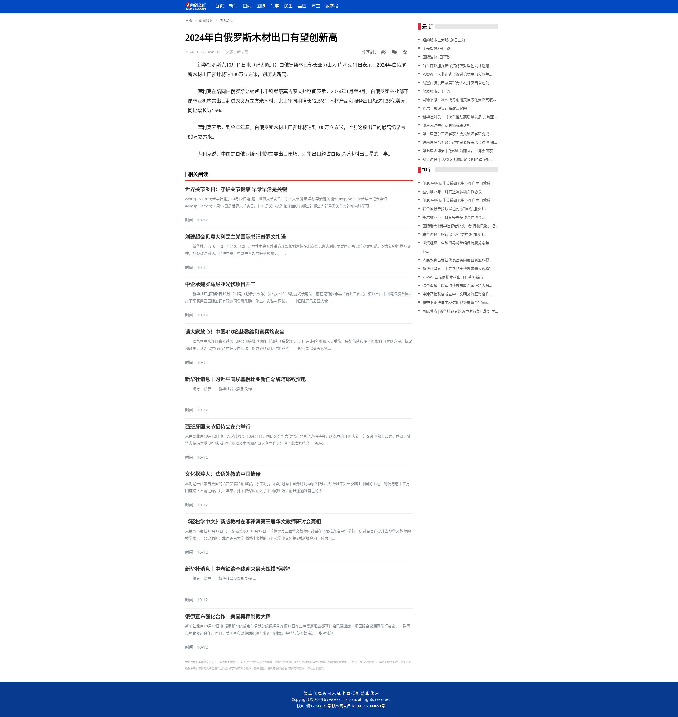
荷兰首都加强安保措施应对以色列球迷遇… (457, 65)
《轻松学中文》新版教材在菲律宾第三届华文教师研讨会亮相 (253, 521)
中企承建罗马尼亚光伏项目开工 (220, 284)
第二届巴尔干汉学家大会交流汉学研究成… (457, 133)
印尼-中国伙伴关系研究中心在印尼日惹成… (457, 183)
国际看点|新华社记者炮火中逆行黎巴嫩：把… (460, 225)
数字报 (331, 6)
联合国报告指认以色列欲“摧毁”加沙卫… (454, 208)
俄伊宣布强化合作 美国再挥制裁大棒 (228, 616)
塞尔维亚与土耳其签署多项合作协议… (453, 191)
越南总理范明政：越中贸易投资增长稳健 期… (459, 142)
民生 (288, 6)
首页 (219, 6)
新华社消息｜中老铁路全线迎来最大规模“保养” (237, 569)
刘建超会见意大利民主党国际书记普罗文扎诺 (235, 236)
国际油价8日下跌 (436, 56)
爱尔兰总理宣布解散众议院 (444, 108)
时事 (274, 6)
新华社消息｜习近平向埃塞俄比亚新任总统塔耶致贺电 (245, 379)
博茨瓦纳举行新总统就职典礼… (448, 125)
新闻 (233, 6)
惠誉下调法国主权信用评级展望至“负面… (456, 302)
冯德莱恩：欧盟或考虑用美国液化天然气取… (459, 99)
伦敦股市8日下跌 (436, 91)
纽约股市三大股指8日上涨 (443, 39)
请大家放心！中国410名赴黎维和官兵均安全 (234, 331)
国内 (247, 6)
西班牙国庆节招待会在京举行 (218, 426)
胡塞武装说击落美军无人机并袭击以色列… (457, 82)
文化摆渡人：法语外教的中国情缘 (223, 474)
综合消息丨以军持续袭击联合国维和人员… (457, 285)
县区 (302, 6)
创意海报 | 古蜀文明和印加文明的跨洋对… (457, 159)
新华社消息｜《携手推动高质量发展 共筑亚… (459, 116)
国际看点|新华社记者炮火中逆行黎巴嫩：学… (460, 311)
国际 (261, 6)
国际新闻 (227, 20)
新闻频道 (206, 20)
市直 (316, 6)
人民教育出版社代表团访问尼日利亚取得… (457, 260)
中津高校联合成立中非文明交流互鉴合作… (457, 293)
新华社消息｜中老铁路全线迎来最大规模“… (457, 268)
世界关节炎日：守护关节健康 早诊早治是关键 (236, 189)
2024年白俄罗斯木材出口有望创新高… (454, 276)
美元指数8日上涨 (436, 48)
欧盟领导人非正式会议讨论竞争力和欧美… (457, 74)
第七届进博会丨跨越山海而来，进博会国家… (459, 150)
